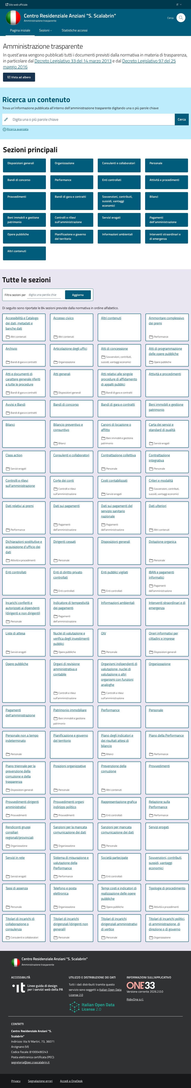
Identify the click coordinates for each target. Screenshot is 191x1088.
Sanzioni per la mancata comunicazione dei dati (70, 830)
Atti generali (61, 373)
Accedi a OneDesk (71, 1081)
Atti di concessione (114, 348)
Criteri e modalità (161, 480)
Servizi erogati (111, 217)
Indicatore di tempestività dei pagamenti (71, 605)
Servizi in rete (15, 857)
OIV (103, 633)
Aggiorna (78, 295)
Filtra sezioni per (15, 295)
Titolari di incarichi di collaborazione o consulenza (20, 924)
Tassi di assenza (17, 888)
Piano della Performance (166, 735)
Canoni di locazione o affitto (116, 427)
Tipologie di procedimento (167, 888)
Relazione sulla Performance (159, 804)
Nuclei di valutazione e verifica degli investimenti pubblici (71, 638)
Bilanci (154, 196)
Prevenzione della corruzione (113, 768)
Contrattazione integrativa (159, 458)
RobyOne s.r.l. (135, 999)
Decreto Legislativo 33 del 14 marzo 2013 (73, 60)
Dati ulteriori (157, 505)
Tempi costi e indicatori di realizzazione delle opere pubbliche (119, 893)
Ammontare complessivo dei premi (166, 320)
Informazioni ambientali (117, 234)
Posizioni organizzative (69, 765)
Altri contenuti (16, 251)
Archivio (11, 348)
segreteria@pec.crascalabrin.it (30, 1062)
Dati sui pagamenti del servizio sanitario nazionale (116, 511)
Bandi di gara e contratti (70, 196)
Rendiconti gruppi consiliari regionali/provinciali (19, 832)
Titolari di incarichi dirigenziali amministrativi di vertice (119, 924)
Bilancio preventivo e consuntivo (68, 427)
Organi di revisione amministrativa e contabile (66, 669)
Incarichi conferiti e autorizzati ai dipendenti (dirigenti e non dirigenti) (23, 608)
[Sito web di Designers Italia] (37, 988)
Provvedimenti (16, 196)
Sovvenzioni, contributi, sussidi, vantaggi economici (117, 201)
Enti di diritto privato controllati (67, 575)
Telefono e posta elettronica (64, 891)
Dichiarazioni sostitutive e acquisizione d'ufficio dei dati (24, 547)
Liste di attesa (15, 633)
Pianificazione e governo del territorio (70, 236)
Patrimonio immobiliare (70, 710)
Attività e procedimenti (164, 180)
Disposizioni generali (20, 163)
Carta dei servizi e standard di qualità (162, 427)
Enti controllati (111, 180)
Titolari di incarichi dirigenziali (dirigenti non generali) (70, 924)
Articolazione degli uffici (70, 348)
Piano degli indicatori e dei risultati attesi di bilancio (117, 740)
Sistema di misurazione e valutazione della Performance (71, 863)
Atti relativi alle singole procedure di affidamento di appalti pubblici (119, 379)
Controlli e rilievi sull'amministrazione (68, 219)
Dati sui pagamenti (66, 505)
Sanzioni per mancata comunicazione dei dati (117, 830)
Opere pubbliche (18, 234)
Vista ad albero (20, 77)
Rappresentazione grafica (119, 801)
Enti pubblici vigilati (114, 572)
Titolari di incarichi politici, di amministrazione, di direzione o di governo (167, 924)
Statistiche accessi (74, 30)
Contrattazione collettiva (118, 455)
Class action (14, 455)
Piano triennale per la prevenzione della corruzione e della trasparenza (20, 773)
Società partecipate (114, 857)
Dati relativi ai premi (20, 505)
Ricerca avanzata (17, 129)
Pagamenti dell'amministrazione (163, 219)
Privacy (16, 1081)
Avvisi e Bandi (15, 404)
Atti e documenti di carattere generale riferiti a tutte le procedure (23, 379)
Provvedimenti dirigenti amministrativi (22, 804)
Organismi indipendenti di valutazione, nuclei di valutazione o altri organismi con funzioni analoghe (119, 674)
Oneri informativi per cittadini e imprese (163, 636)
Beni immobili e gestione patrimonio (23, 219)
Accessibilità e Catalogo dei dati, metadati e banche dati (22, 323)
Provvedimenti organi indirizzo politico (68, 804)
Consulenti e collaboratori (118, 163)
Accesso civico (63, 317)
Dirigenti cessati (64, 541)
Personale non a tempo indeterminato (22, 738)
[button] (179, 4)
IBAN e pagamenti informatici (161, 575)
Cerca (182, 119)
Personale (156, 163)
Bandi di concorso (18, 180)
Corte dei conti (63, 480)
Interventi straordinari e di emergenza (165, 236)
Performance (63, 180)
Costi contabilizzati (114, 480)
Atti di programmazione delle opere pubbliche (165, 351)
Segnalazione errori (40, 1081)
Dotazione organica (162, 541)
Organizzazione (64, 163)
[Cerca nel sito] (180, 17)
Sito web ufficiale (17, 5)
